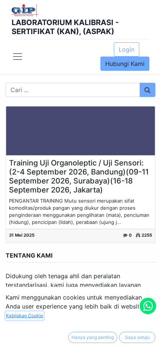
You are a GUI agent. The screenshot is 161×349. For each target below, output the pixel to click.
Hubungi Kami (125, 63)
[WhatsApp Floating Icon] (148, 306)
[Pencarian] (147, 90)
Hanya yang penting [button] (93, 337)
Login (126, 49)
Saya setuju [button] (137, 337)
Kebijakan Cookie (24, 315)
